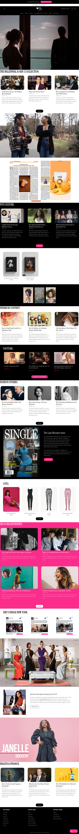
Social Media (30, 816)
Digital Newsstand (31, 820)
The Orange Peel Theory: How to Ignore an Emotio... (17, 552)
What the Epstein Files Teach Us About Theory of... (65, 226)
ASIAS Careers (5, 820)
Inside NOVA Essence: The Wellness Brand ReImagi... (12, 93)
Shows (29, 812)
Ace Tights (49, 513)
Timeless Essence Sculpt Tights (68, 513)
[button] (4, 8)
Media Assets (5, 818)
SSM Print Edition (31, 818)
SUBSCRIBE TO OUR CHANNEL (39, 376)
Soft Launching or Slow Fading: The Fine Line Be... (66, 329)
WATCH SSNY (34, 706)
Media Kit (55, 812)
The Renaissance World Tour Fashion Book (11, 278)
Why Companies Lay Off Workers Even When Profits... (65, 93)
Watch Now (6, 368)
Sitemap (4, 825)
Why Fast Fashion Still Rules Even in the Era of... (66, 403)
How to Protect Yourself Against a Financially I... (11, 785)
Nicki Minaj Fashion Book (30, 278)
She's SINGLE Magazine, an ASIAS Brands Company (41, 832)
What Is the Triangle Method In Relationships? (55, 552)
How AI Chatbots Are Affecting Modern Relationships (37, 329)
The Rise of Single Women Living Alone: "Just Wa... (57, 591)
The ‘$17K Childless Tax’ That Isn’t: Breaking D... (66, 785)
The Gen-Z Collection (32, 823)
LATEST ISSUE (48, 459)
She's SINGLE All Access (32, 825)
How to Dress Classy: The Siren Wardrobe (38, 403)
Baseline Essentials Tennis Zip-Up (30, 513)
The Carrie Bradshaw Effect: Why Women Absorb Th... (11, 403)
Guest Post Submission (57, 818)
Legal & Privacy (6, 823)
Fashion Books (56, 814)
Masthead (5, 814)
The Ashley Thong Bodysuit (11, 513)
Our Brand (5, 812)
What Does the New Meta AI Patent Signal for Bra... (39, 785)
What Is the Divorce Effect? (36, 92)
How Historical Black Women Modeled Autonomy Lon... (37, 226)
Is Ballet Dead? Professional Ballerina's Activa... (10, 226)
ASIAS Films (30, 814)
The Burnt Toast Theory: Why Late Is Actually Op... (16, 591)
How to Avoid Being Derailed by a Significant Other (11, 329)
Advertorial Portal (56, 816)
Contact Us (5, 816)
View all (39, 111)
